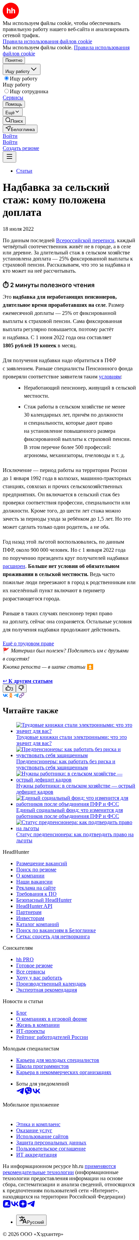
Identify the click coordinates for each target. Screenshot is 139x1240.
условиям (110, 376)
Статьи (24, 171)
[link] (14, 120)
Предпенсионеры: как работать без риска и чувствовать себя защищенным (65, 764)
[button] (10, 136)
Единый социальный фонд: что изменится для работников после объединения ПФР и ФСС (69, 813)
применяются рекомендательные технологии (59, 1169)
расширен (14, 566)
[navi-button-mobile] (9, 157)
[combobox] (31, 1220)
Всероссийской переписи (85, 240)
